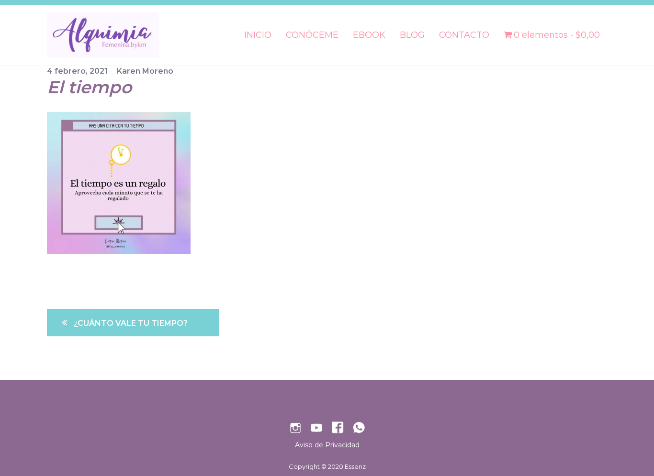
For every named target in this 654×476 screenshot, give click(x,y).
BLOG (412, 35)
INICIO (257, 35)
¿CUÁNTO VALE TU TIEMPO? (131, 323)
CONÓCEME (312, 35)
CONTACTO (464, 35)
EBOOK (369, 35)
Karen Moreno (145, 71)
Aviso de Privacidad (327, 445)
